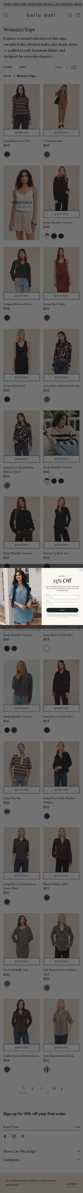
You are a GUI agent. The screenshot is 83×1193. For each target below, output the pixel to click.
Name (47, 594)
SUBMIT (62, 610)
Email (47, 601)
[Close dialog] (80, 570)
